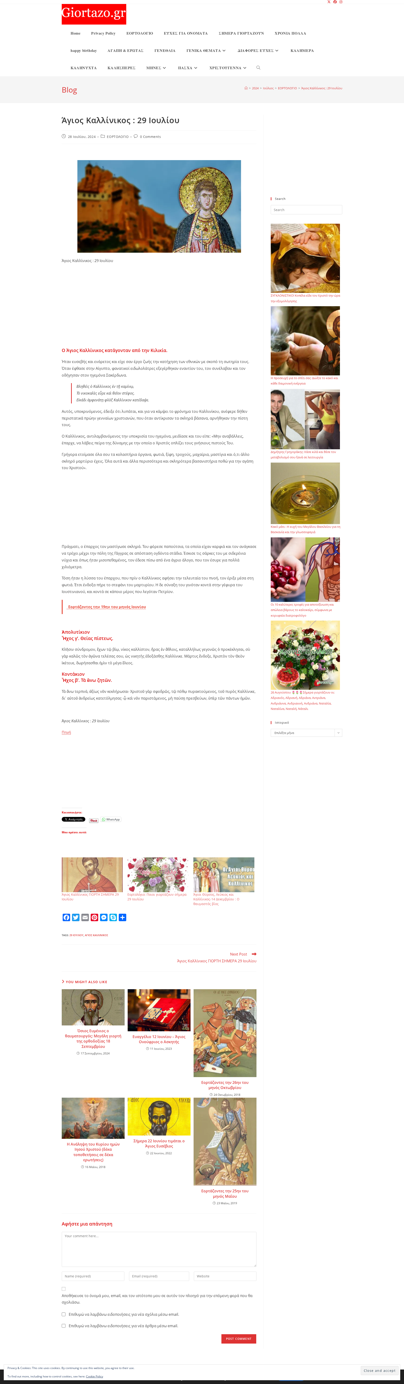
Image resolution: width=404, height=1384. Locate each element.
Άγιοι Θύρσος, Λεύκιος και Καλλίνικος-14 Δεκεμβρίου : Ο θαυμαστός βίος (216, 899)
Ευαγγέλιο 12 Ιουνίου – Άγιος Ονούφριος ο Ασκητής (159, 1039)
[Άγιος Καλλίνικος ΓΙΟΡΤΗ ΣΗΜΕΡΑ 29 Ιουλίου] (92, 874)
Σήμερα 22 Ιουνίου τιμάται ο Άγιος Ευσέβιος (159, 1143)
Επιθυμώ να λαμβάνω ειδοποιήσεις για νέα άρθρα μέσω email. (123, 1325)
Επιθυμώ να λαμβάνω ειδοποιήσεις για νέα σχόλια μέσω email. (124, 1314)
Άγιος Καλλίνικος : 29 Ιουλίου (321, 88)
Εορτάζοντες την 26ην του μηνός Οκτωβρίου (225, 1085)
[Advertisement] (159, 312)
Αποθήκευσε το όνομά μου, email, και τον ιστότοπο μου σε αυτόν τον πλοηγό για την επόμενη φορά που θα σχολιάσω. (157, 1299)
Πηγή (66, 732)
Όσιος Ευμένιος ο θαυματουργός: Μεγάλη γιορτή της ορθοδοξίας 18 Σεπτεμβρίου (93, 1038)
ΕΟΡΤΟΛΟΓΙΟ (118, 136)
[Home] (246, 88)
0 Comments (150, 136)
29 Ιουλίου (76, 935)
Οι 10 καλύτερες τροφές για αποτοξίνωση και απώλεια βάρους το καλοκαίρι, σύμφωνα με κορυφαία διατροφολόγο (302, 610)
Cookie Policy (94, 1376)
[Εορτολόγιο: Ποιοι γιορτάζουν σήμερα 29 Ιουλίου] (157, 874)
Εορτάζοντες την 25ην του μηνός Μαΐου (225, 1193)
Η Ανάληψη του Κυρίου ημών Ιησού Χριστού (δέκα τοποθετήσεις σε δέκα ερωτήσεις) (93, 1152)
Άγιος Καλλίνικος (96, 935)
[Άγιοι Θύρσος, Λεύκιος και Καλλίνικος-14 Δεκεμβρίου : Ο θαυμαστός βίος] (223, 874)
